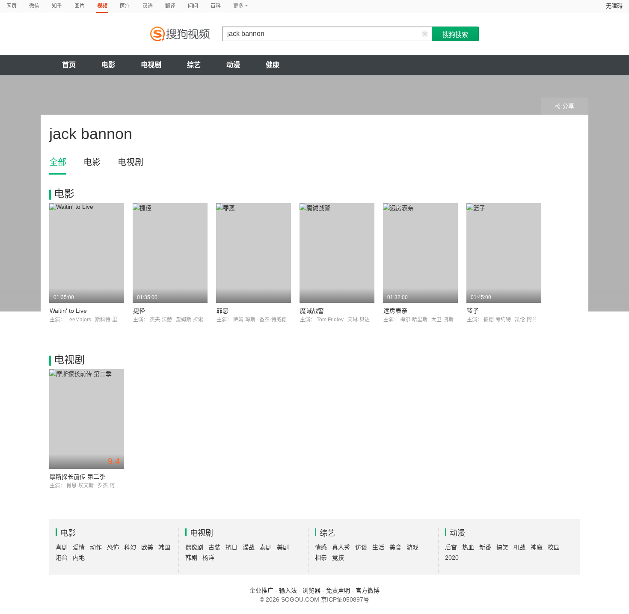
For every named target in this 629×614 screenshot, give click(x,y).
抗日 (231, 547)
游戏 (412, 547)
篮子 (473, 310)
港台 (62, 557)
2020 (452, 557)
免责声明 (338, 590)
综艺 (194, 64)
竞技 (338, 557)
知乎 (57, 6)
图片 (79, 6)
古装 (214, 547)
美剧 (283, 547)
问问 (193, 6)
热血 (468, 547)
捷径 (139, 310)
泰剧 (266, 547)
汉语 (147, 6)
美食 (395, 547)
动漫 (233, 64)
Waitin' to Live (68, 310)
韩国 (164, 547)
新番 (485, 547)
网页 (11, 6)
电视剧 (151, 64)
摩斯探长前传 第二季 (77, 476)
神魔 (537, 547)
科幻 (130, 547)
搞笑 (502, 547)
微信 (34, 6)
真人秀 (341, 547)
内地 (79, 557)
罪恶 (222, 310)
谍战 (249, 547)
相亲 (321, 557)
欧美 (147, 547)
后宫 (451, 547)
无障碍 (614, 6)
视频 (102, 6)
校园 (554, 547)
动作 (96, 547)
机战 (519, 547)
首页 (69, 64)
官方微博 (368, 590)
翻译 (170, 6)
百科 (216, 6)
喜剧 (62, 547)
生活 (378, 547)
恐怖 (113, 547)
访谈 (361, 547)
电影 (108, 64)
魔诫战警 (312, 310)
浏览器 (311, 590)
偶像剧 (194, 547)
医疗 (125, 6)
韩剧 (191, 557)
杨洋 (208, 557)
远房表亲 (395, 310)
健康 (272, 64)
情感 (321, 547)
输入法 (288, 590)
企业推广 (261, 590)
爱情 (79, 547)
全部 (57, 162)
